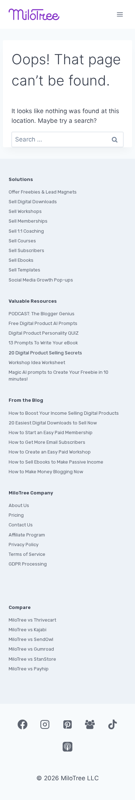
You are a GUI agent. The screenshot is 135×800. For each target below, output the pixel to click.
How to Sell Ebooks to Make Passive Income (56, 462)
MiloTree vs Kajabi (27, 629)
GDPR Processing (28, 564)
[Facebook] (22, 724)
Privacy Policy (24, 544)
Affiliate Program (27, 535)
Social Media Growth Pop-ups (41, 280)
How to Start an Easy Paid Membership (51, 432)
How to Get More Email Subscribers (47, 442)
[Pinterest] (67, 724)
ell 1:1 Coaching (28, 231)
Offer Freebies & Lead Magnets (43, 192)
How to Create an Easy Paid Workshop (50, 452)
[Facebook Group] (90, 724)
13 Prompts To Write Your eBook (43, 342)
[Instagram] (45, 724)
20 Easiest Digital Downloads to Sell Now (53, 422)
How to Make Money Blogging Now (46, 471)
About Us (19, 505)
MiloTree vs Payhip (29, 668)
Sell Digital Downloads (33, 201)
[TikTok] (112, 724)
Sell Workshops (25, 211)
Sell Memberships (28, 221)
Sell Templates (24, 270)
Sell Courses (22, 240)
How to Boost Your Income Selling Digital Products (64, 413)
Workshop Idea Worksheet (37, 362)
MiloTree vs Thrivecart (32, 620)
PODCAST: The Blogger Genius (42, 313)
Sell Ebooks (21, 260)
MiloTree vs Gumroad (31, 649)
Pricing (16, 515)
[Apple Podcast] (67, 746)
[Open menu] (119, 14)
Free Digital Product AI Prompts (43, 323)
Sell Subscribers (26, 250)
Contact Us (21, 524)
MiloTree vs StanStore (32, 659)
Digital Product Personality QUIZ (43, 333)
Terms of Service (27, 554)
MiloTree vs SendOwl (31, 639)
